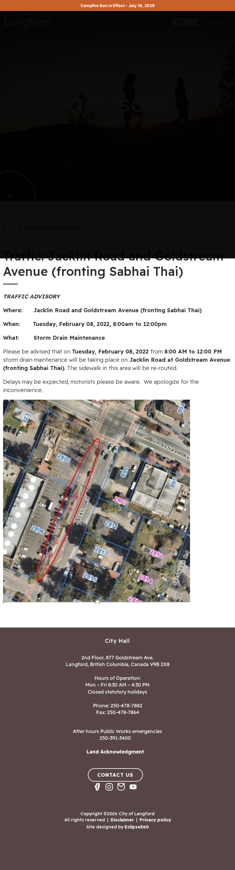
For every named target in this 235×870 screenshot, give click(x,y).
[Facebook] (100, 792)
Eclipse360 (137, 827)
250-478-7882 (126, 705)
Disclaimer (122, 820)
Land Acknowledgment (115, 752)
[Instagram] (112, 792)
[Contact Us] (123, 792)
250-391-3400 (115, 738)
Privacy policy (155, 820)
